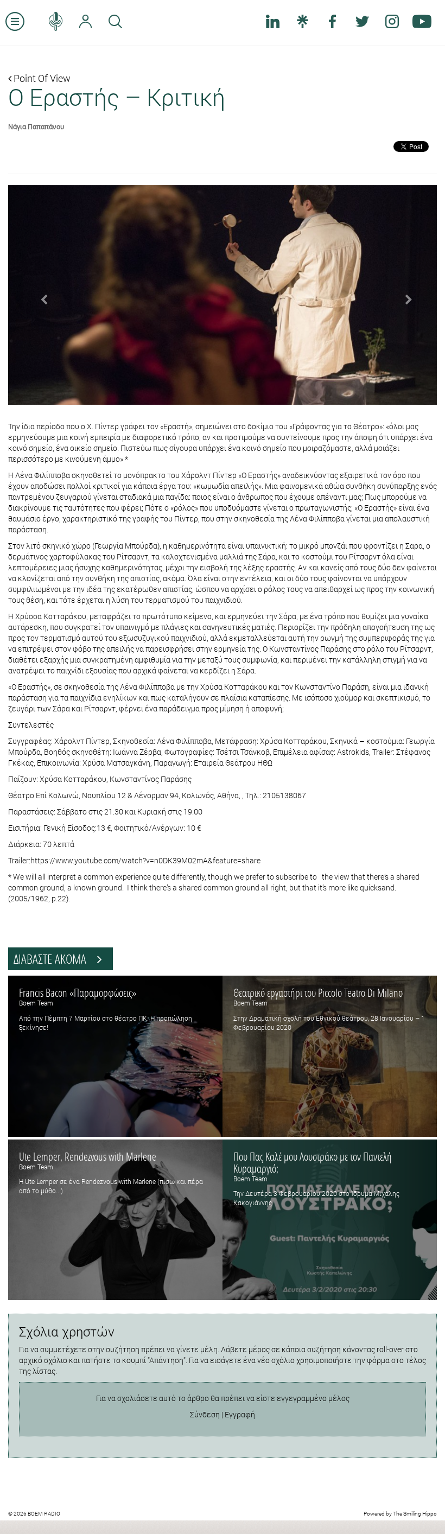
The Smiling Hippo (415, 1513)
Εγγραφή (240, 1414)
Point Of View (41, 78)
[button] (40, 295)
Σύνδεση (205, 1414)
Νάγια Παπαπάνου (36, 126)
